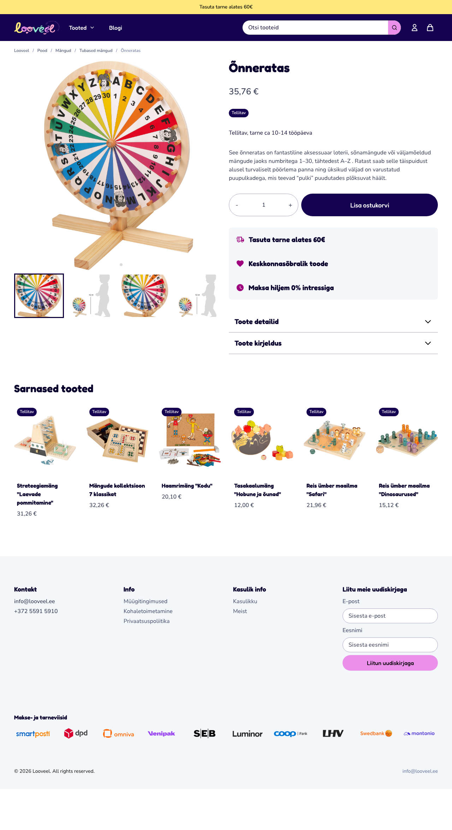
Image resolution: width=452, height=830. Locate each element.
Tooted (78, 27)
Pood (42, 51)
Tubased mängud (96, 51)
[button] (39, 295)
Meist (240, 611)
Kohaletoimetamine (148, 611)
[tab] (116, 264)
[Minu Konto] (414, 27)
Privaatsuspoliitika (147, 621)
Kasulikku (245, 601)
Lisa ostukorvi (369, 205)
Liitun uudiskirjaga (390, 662)
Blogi (115, 27)
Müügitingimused (145, 601)
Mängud (63, 51)
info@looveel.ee (420, 771)
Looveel (21, 51)
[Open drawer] (430, 27)
